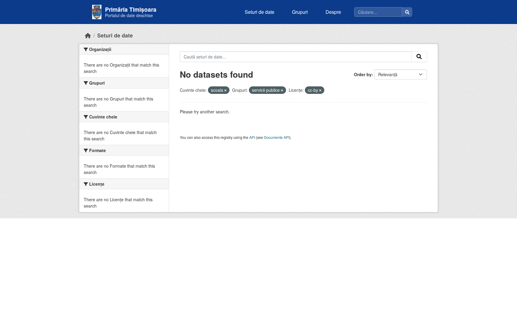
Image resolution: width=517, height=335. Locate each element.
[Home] (88, 35)
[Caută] (407, 12)
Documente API (276, 137)
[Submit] (419, 56)
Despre (333, 11)
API (252, 137)
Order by (363, 74)
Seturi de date (259, 11)
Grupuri (300, 11)
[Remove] (225, 90)
